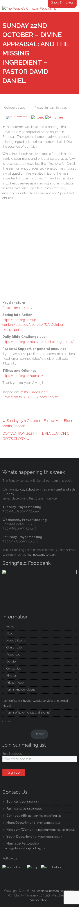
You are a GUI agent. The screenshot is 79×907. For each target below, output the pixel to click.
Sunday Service (47, 397)
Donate (11, 661)
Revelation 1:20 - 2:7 (17, 397)
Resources (13, 654)
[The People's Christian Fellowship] (29, 9)
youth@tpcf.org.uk (50, 836)
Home (10, 626)
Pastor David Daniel (34, 392)
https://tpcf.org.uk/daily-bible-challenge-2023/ (38, 342)
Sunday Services (55, 107)
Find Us (11, 675)
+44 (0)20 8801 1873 (27, 801)
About (10, 633)
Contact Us (13, 668)
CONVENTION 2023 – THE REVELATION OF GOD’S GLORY (37, 436)
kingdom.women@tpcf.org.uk (55, 829)
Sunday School (25, 489)
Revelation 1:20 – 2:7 (17, 308)
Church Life (14, 647)
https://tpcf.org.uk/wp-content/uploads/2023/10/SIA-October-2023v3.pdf (33, 325)
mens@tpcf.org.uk (49, 822)
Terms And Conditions (20, 689)
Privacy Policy (15, 682)
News (39, 107)
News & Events (16, 640)
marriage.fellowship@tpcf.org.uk (23, 848)
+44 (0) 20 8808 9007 (28, 808)
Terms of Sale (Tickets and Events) (28, 712)
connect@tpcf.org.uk (41, 554)
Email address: (12, 753)
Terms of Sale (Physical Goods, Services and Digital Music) (35, 703)
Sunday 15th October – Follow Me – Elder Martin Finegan (37, 423)
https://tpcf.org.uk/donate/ (22, 376)
